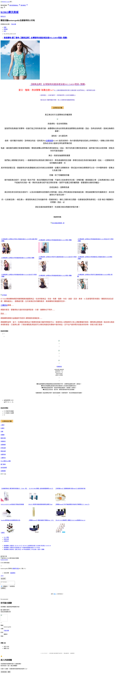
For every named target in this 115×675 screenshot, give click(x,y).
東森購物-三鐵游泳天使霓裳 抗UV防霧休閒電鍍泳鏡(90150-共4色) (22, 547)
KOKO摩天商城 (9, 12)
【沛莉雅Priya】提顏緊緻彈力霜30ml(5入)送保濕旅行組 (70, 488)
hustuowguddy (4, 559)
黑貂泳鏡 (3, 451)
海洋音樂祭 (4, 467)
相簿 (5, 27)
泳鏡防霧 (3, 454)
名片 (5, 31)
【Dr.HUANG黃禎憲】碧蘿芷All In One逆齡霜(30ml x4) (70, 520)
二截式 (2, 425)
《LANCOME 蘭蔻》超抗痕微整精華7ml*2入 (40, 488)
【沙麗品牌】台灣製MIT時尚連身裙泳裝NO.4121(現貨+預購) (55, 240)
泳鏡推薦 (49, 141)
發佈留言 (3, 588)
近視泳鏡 (3, 448)
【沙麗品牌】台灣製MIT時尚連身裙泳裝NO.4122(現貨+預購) (55, 275)
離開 (9, 671)
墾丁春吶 (3, 464)
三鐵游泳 (4, 305)
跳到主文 (3, 16)
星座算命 (12, 573)
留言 (17, 568)
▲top (2, 575)
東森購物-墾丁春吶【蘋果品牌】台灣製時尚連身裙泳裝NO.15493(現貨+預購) (35, 38)
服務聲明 (72, 653)
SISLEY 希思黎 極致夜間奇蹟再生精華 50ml (40, 504)
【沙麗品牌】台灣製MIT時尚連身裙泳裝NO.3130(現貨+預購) (17, 257)
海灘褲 (2, 434)
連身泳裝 (3, 438)
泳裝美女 (59, 366)
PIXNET (46, 653)
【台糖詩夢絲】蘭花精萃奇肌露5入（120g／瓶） (14, 488)
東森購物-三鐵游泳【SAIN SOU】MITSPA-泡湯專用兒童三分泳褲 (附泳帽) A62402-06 (27, 545)
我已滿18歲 (3, 671)
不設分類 (13, 24)
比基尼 (2, 428)
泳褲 (2, 431)
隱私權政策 (66, 653)
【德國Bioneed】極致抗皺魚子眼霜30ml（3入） (41, 520)
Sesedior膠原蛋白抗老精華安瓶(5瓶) (10, 520)
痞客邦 (14, 568)
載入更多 (3, 578)
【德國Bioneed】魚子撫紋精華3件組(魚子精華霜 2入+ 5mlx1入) (72, 504)
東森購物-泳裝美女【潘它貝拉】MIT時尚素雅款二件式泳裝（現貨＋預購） (24, 549)
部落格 (6, 29)
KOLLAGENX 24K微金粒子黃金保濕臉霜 (12, 504)
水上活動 (3, 461)
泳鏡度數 (3, 471)
